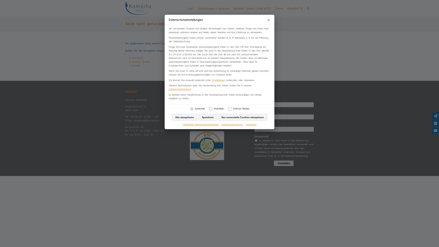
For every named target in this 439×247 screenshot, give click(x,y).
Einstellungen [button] (218, 80)
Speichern (208, 117)
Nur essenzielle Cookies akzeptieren (243, 117)
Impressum (251, 125)
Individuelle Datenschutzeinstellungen (201, 125)
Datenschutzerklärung (180, 89)
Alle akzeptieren (184, 117)
